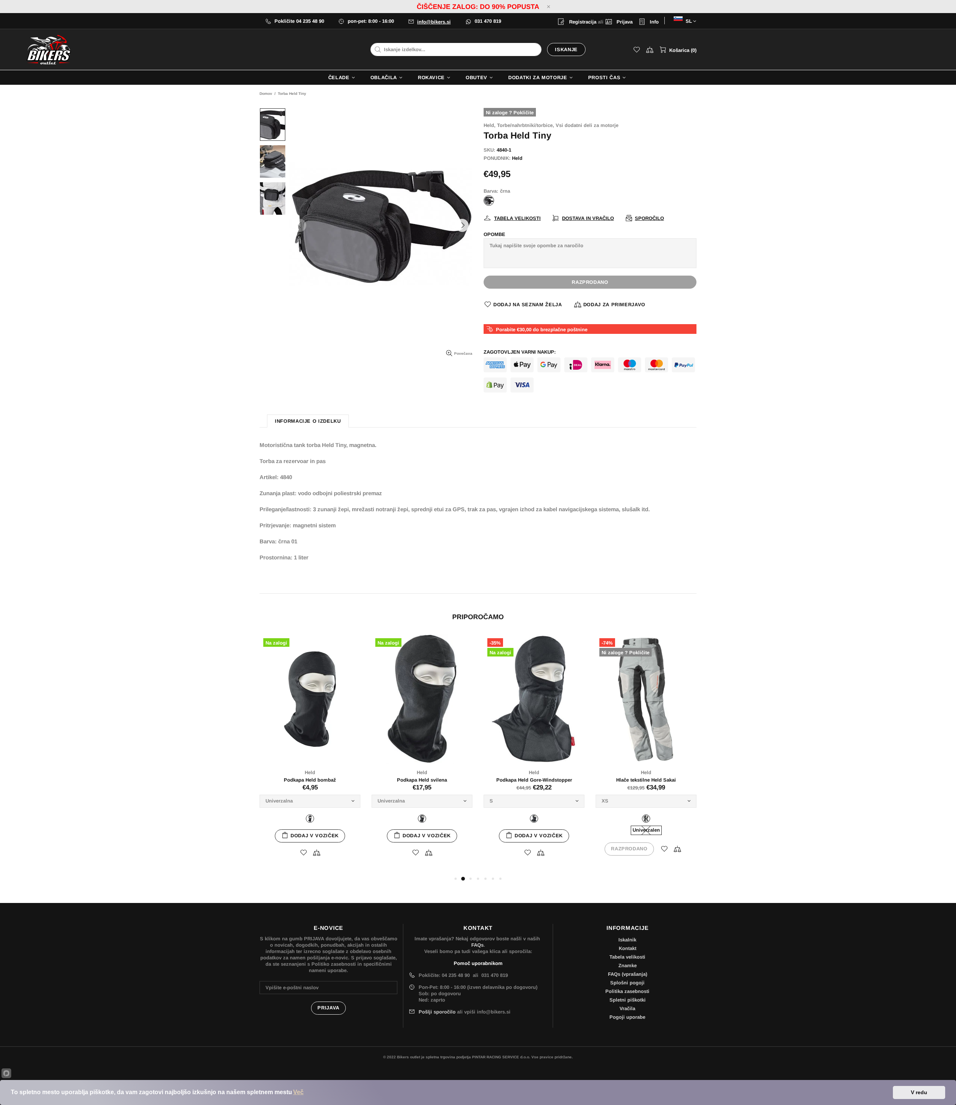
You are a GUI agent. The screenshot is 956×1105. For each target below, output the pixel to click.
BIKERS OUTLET (48, 49)
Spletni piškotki (627, 1000)
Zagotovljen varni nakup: (520, 352)
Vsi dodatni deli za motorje (587, 125)
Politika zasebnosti (627, 991)
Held (517, 158)
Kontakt (627, 948)
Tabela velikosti (627, 957)
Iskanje (566, 49)
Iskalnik (627, 940)
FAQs (477, 945)
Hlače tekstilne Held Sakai (646, 780)
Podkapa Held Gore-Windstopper (534, 780)
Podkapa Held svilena (422, 780)
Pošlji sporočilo (437, 1012)
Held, (490, 125)
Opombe (494, 234)
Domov (266, 93)
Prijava (624, 22)
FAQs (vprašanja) (627, 974)
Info (653, 22)
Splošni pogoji (627, 983)
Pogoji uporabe (627, 1017)
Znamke (627, 965)
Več (298, 1092)
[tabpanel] (310, 754)
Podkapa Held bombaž (310, 780)
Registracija (582, 22)
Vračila (627, 1008)
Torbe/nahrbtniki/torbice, (525, 125)
